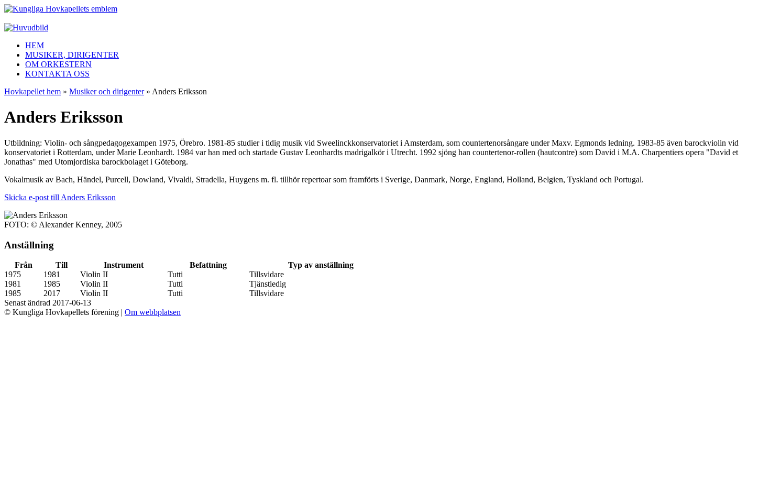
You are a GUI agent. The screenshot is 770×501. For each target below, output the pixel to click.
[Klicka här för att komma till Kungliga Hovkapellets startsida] (60, 8)
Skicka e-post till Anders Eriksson (60, 197)
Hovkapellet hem (32, 91)
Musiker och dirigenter (106, 91)
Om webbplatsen (153, 312)
